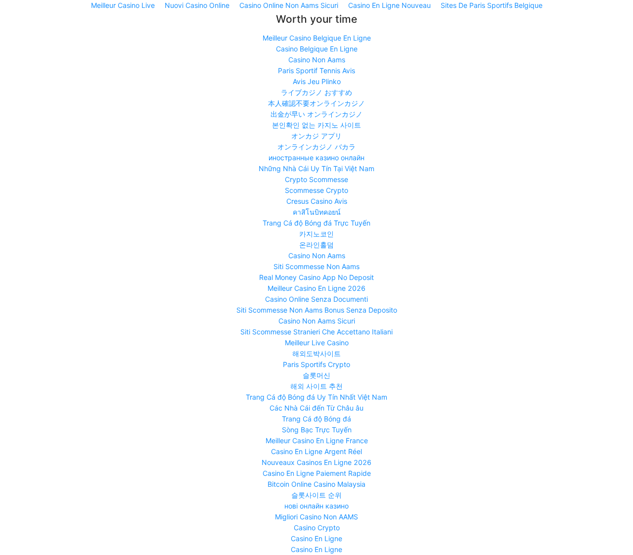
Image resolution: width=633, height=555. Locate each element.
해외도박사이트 (316, 353)
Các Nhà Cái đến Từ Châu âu (316, 408)
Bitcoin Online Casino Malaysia (316, 484)
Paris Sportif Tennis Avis (316, 70)
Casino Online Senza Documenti (316, 299)
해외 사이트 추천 (316, 386)
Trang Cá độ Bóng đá (316, 419)
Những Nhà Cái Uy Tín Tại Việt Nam (316, 168)
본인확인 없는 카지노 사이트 (316, 125)
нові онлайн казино (316, 506)
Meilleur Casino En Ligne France (317, 440)
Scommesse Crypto (316, 190)
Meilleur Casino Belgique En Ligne (317, 38)
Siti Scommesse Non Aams (316, 266)
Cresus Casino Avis (316, 201)
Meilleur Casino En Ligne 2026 (316, 288)
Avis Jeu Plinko (317, 81)
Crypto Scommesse (316, 179)
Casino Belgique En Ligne (317, 49)
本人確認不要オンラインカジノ (316, 103)
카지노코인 (316, 234)
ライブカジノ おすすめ (316, 92)
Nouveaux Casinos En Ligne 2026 (316, 462)
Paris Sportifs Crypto (316, 364)
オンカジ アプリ (316, 136)
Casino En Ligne (316, 538)
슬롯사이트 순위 (316, 495)
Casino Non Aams (316, 59)
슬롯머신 (316, 375)
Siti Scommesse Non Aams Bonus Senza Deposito (316, 310)
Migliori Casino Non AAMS (316, 516)
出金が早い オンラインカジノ (316, 114)
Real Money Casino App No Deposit (316, 277)
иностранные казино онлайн (316, 157)
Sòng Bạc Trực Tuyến (317, 429)
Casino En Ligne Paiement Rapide (317, 473)
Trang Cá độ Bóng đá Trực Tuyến (316, 223)
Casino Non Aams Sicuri (316, 321)
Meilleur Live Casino (317, 342)
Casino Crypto (317, 527)
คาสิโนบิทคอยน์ (317, 212)
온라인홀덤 (316, 244)
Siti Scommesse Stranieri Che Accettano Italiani (316, 331)
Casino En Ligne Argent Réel (316, 451)
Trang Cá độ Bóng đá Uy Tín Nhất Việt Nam (316, 397)
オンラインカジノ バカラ (316, 146)
